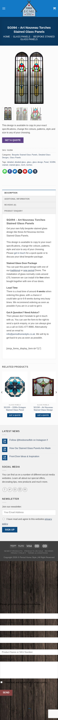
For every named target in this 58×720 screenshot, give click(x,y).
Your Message (7, 659)
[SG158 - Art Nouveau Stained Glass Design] (43, 387)
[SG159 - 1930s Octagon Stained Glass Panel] (15, 387)
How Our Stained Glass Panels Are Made (30, 448)
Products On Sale (33, 551)
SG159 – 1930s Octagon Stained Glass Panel (15, 408)
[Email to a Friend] (20, 171)
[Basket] (54, 8)
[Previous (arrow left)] (2, 715)
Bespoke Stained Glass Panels (24, 155)
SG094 (52, 162)
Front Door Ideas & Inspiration (24, 456)
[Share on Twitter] (15, 171)
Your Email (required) (10, 623)
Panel (46, 162)
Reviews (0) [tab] (10, 205)
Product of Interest (9, 647)
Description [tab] (10, 193)
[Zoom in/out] (11, 703)
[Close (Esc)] (2, 703)
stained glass (14, 165)
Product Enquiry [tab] (13, 211)
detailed (10, 162)
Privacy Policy (18, 553)
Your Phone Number (9, 635)
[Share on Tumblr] (35, 171)
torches (29, 165)
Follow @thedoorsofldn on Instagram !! (28, 440)
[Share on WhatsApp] (4, 171)
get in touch (20, 253)
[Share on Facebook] (9, 171)
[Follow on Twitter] (9, 489)
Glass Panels (21, 36)
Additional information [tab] (17, 199)
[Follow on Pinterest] (15, 489)
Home (6, 36)
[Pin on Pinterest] (25, 171)
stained (5, 165)
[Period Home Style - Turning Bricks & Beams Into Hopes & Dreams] (29, 8)
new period (28, 270)
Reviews (49, 551)
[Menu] (3, 8)
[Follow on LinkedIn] (20, 489)
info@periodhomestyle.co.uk (20, 334)
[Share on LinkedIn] (30, 171)
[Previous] (6, 78)
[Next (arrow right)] (11, 715)
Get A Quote (13, 140)
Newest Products (13, 551)
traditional (15, 270)
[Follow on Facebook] (4, 489)
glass (29, 162)
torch (23, 165)
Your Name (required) (10, 611)
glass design (38, 162)
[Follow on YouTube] (25, 489)
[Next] (51, 78)
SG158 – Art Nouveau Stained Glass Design (43, 408)
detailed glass (20, 162)
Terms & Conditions (38, 553)
